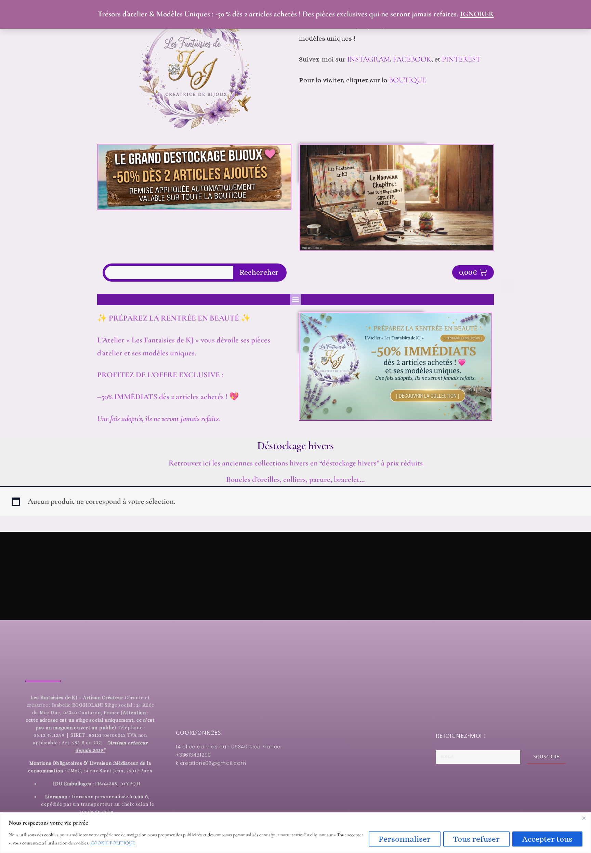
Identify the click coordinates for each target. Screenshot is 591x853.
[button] (295, 299)
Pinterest (462, 59)
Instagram (368, 59)
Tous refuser (476, 839)
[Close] (584, 818)
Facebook (412, 59)
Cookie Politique (113, 843)
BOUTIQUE (407, 80)
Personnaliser (405, 839)
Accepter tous (547, 839)
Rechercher (259, 272)
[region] (295, 832)
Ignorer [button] (477, 14)
